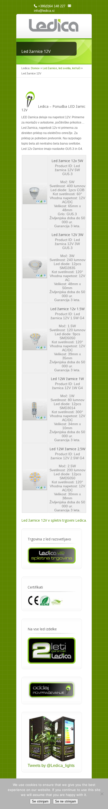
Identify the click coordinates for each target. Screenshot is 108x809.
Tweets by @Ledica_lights (51, 765)
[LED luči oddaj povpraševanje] (52, 697)
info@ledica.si (44, 11)
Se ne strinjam (65, 801)
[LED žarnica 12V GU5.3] (35, 203)
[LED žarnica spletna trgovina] (52, 562)
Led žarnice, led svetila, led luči (61, 68)
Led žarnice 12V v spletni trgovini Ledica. (54, 520)
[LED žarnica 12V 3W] (35, 277)
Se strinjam (40, 801)
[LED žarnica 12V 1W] (35, 419)
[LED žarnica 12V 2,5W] (35, 489)
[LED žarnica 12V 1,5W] (35, 349)
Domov (35, 68)
